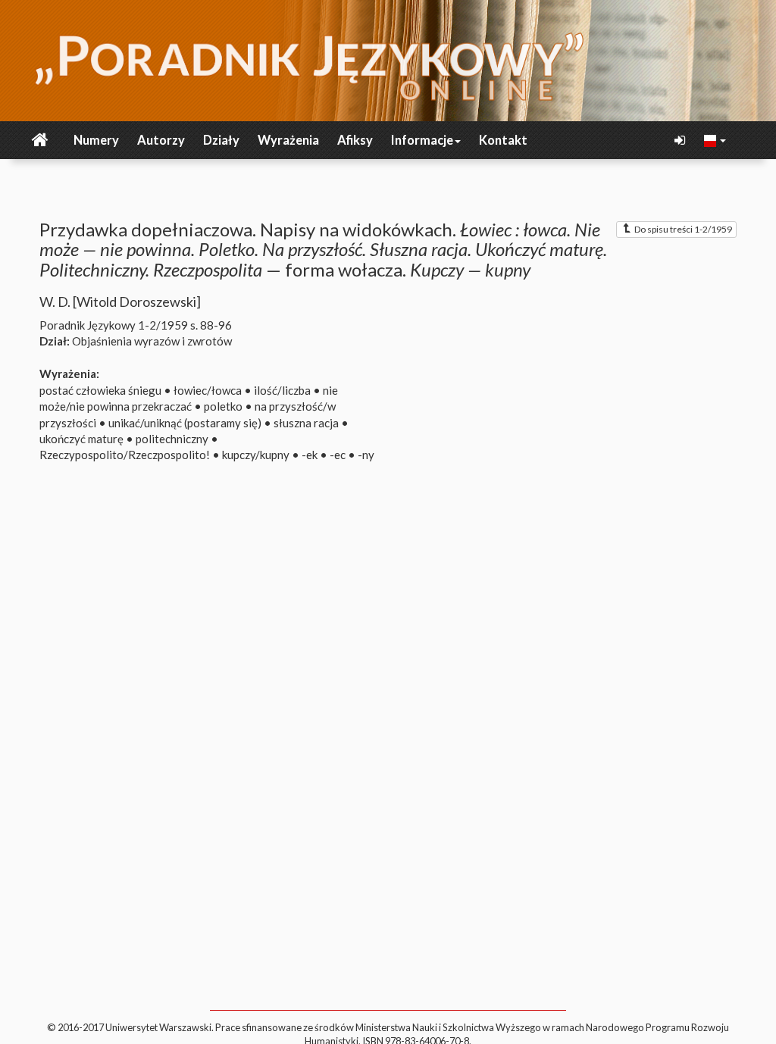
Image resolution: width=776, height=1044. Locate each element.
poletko (223, 406)
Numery (96, 140)
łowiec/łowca (208, 390)
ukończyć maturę (81, 438)
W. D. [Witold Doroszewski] (120, 301)
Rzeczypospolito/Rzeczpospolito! (124, 454)
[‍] (715, 139)
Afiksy (355, 140)
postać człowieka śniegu (100, 390)
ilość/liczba (282, 390)
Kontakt (503, 140)
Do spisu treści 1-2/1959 (683, 229)
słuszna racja (306, 423)
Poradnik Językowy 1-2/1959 (113, 325)
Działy (221, 140)
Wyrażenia (288, 140)
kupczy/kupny (255, 454)
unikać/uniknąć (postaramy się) (184, 423)
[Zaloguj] (681, 140)
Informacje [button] (422, 140)
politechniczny (172, 438)
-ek (310, 454)
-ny (366, 454)
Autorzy (161, 140)
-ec (338, 454)
